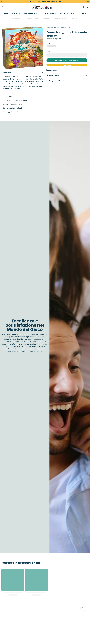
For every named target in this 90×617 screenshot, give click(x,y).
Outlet (74, 18)
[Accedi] (82, 7)
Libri (82, 13)
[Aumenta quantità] (85, 55)
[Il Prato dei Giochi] (42, 7)
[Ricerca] (2, 7)
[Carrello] (87, 7)
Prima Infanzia (33, 18)
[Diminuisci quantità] (48, 55)
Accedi (87, 1)
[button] (66, 60)
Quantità (48, 51)
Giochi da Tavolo (47, 13)
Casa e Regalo (16, 18)
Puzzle (46, 18)
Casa (48, 27)
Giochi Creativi (30, 13)
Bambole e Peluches (11, 13)
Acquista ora (67, 65)
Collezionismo (60, 18)
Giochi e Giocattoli (67, 13)
